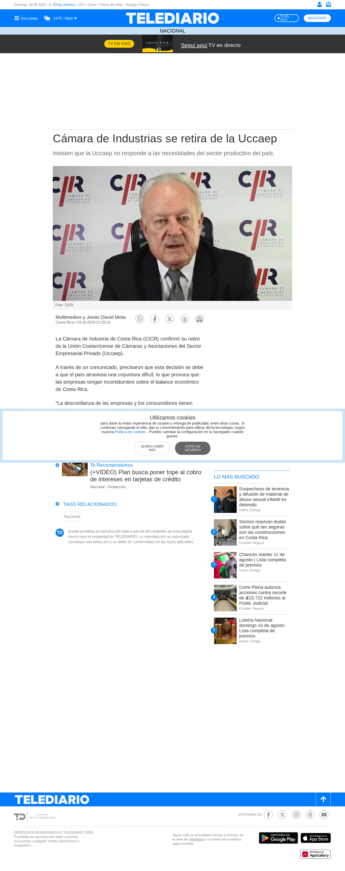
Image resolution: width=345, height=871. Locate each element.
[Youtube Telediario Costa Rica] (323, 814)
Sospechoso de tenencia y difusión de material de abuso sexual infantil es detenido (264, 496)
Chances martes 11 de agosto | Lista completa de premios (262, 560)
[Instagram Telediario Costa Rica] (296, 814)
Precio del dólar (111, 5)
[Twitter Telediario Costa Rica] (282, 814)
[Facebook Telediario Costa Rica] (268, 814)
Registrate (317, 18)
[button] (140, 319)
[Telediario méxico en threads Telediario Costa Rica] (310, 814)
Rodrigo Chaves (138, 5)
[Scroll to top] (323, 799)
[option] (172, 238)
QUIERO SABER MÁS (152, 448)
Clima (92, 5)
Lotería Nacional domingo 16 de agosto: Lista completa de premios (262, 628)
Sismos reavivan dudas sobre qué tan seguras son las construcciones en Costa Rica (262, 529)
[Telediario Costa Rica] (172, 18)
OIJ (81, 5)
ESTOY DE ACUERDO (193, 448)
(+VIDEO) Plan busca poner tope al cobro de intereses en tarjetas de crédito (145, 476)
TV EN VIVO (284, 18)
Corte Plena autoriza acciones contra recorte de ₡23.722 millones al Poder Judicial (262, 595)
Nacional (172, 31)
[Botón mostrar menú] (26, 18)
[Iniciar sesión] (319, 4)
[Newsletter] (328, 5)
